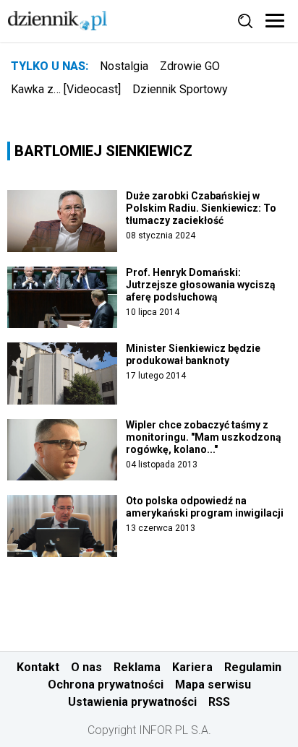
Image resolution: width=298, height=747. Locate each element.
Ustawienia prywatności (132, 702)
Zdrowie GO (190, 66)
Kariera (192, 667)
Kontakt (38, 667)
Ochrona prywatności (105, 684)
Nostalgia (124, 66)
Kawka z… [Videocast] (66, 89)
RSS (219, 702)
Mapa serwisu (213, 684)
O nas (86, 667)
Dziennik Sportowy (180, 89)
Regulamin (252, 667)
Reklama (137, 667)
